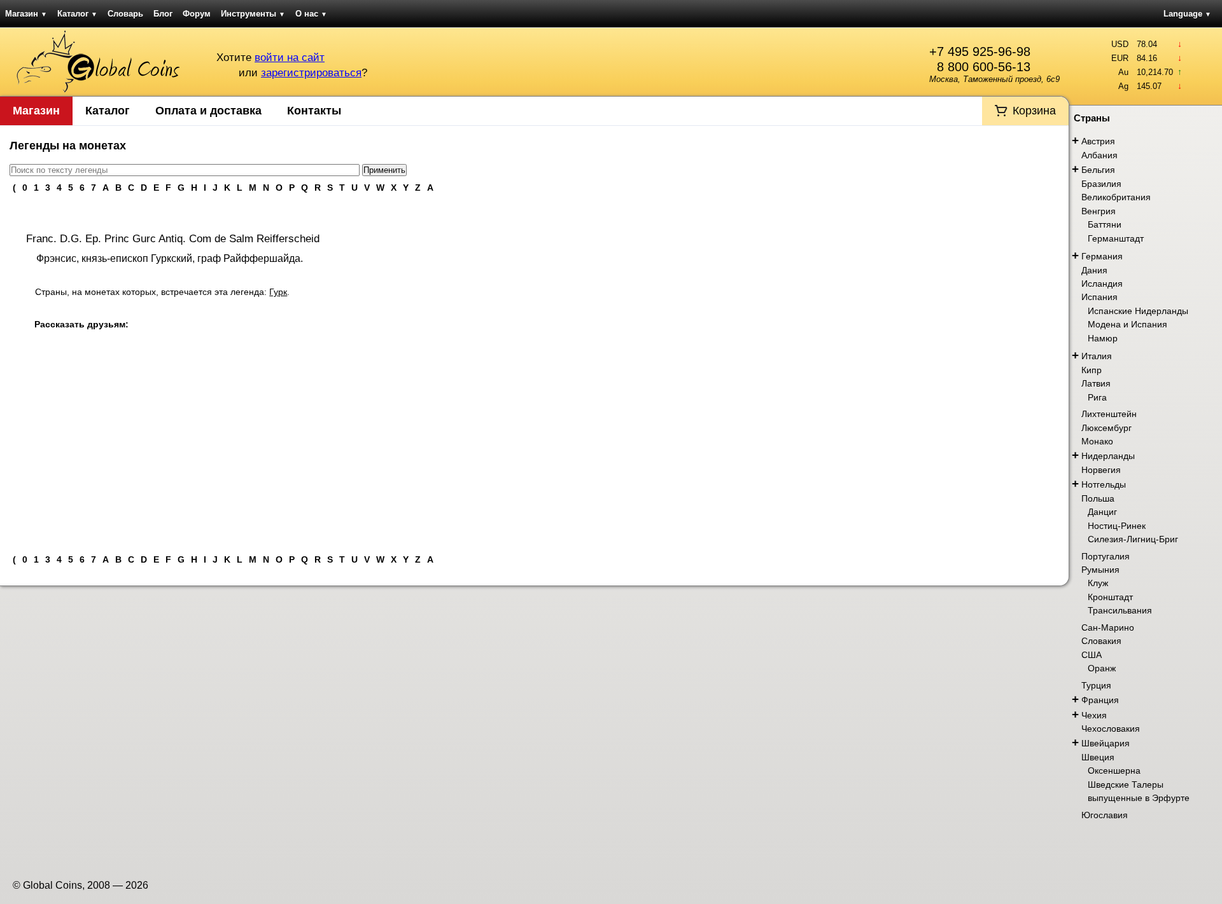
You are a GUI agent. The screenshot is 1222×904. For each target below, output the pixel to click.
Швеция (1097, 757)
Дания (1094, 270)
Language (1187, 13)
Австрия (1098, 141)
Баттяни (1104, 224)
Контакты (314, 110)
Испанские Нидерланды (1138, 311)
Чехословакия (1110, 728)
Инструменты (253, 13)
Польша (1097, 498)
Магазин (26, 13)
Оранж (1102, 668)
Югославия (1104, 815)
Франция (1100, 700)
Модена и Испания (1127, 324)
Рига (1097, 397)
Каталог (77, 13)
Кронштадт (1110, 597)
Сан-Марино (1107, 627)
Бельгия (1098, 170)
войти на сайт (290, 57)
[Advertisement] (534, 449)
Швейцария (1105, 743)
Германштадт (1116, 238)
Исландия (1102, 283)
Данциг (1102, 512)
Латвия (1096, 383)
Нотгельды (1103, 484)
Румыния (1100, 570)
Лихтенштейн (1109, 414)
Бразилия (1101, 184)
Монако (1097, 441)
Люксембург (1106, 428)
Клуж (1098, 583)
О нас (311, 13)
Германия (1102, 256)
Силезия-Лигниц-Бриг (1133, 539)
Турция (1096, 685)
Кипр (1091, 370)
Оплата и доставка (208, 110)
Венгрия (1098, 211)
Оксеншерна (1114, 770)
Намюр (1103, 338)
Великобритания (1116, 197)
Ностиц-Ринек (1117, 526)
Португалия (1105, 556)
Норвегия (1101, 470)
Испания (1099, 297)
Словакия (1101, 641)
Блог (162, 13)
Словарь (125, 13)
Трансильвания (1120, 610)
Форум (197, 13)
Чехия (1094, 715)
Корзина (1034, 110)
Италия (1096, 356)
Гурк (278, 292)
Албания (1099, 155)
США (1091, 655)
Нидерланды (1108, 456)
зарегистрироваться (311, 73)
